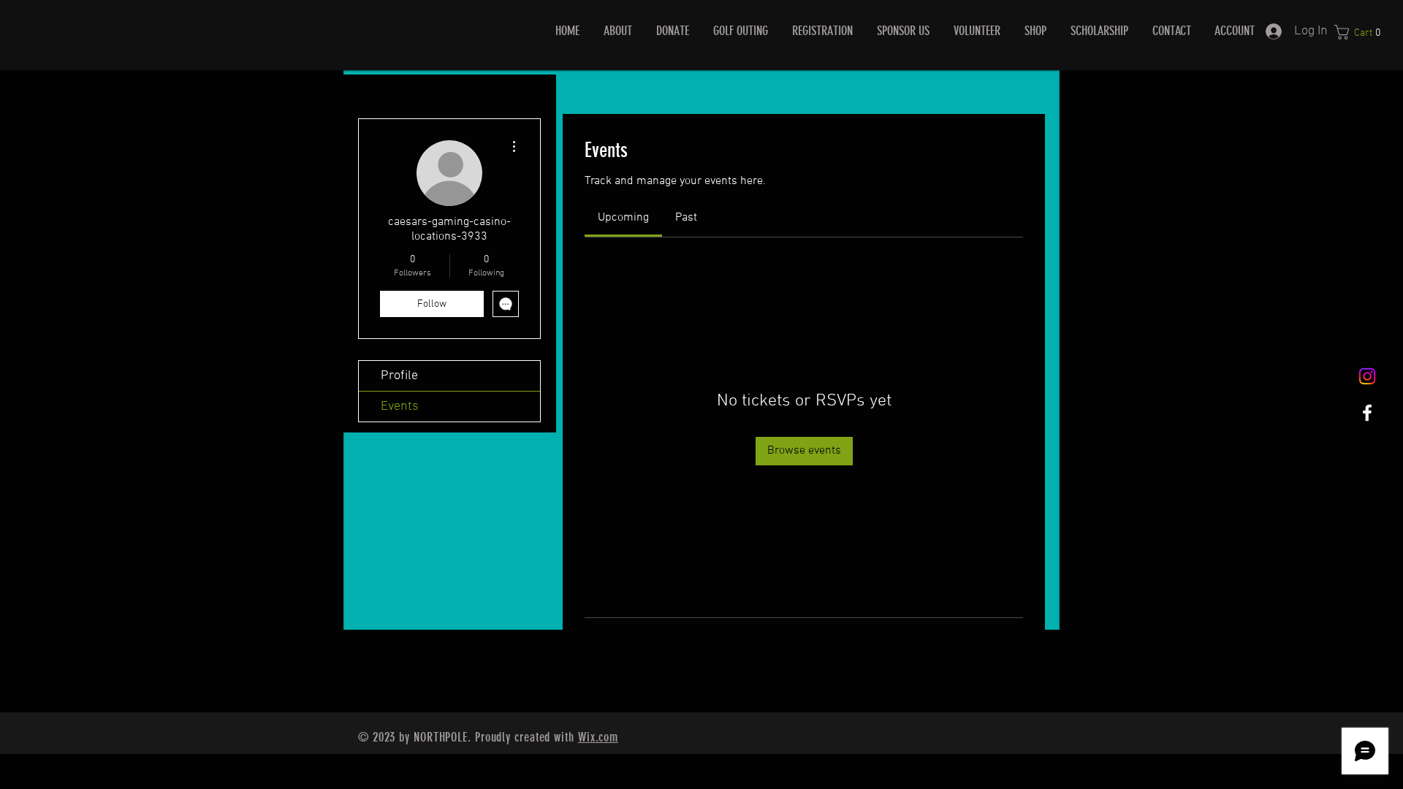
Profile (399, 376)
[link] (623, 217)
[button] (1361, 32)
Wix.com (598, 737)
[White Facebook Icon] (1367, 413)
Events (400, 406)
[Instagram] (1367, 376)
